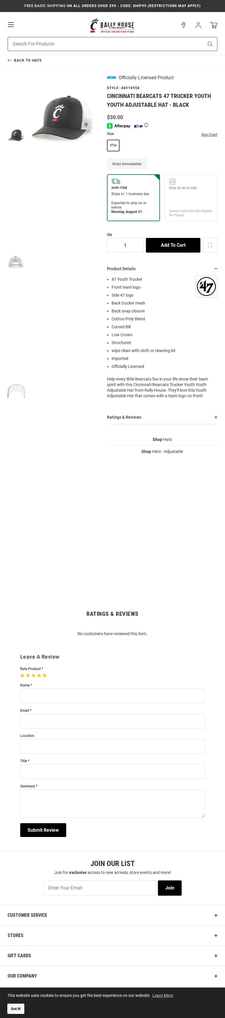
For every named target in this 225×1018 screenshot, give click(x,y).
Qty (109, 235)
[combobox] (98, 44)
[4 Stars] (39, 675)
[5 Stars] (45, 675)
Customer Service (27, 915)
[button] (184, 25)
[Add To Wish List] (210, 245)
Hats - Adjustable (162, 451)
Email (24, 711)
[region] (162, 339)
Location (27, 736)
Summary (27, 786)
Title (23, 761)
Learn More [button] (162, 995)
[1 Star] (23, 675)
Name (25, 685)
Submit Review (43, 830)
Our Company (22, 976)
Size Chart (209, 135)
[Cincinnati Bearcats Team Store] (112, 25)
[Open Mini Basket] (213, 25)
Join (169, 888)
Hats (162, 439)
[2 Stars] (28, 675)
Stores (15, 935)
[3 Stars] (34, 675)
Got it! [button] (16, 1009)
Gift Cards (19, 955)
